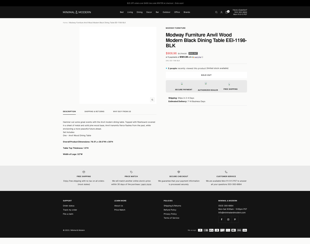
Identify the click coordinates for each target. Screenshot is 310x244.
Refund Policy (170, 210)
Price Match (119, 210)
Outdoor (166, 12)
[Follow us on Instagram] (228, 219)
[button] (206, 57)
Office (177, 12)
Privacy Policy (170, 214)
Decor (149, 12)
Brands (187, 12)
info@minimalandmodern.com (232, 212)
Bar (157, 12)
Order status (68, 205)
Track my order (70, 210)
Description (69, 111)
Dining (140, 12)
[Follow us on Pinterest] (235, 219)
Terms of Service (171, 218)
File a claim (68, 214)
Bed (122, 12)
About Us (118, 205)
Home (65, 23)
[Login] (221, 12)
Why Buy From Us (122, 111)
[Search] (216, 12)
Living (130, 12)
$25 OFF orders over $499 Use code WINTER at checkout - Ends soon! (155, 3)
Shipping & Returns (94, 111)
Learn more (146, 184)
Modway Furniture (176, 28)
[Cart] (226, 12)
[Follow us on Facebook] (221, 219)
